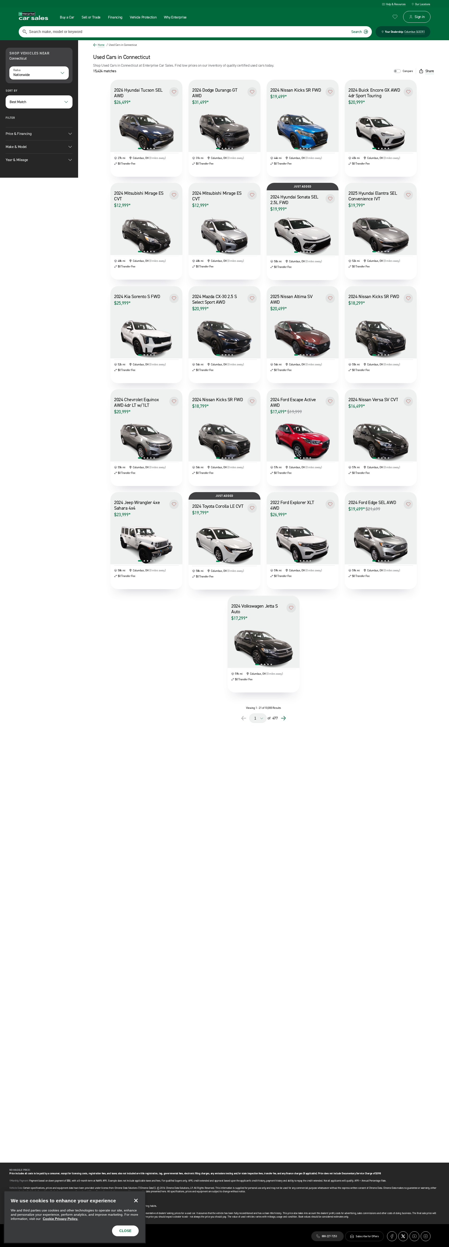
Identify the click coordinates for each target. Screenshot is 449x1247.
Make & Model (16, 146)
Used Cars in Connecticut (121, 45)
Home (101, 45)
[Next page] (283, 718)
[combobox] (39, 72)
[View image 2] (144, 148)
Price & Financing (19, 133)
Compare (408, 71)
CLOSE (125, 1231)
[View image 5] (154, 148)
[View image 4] (151, 148)
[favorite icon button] (395, 16)
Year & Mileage (17, 159)
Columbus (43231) (414, 32)
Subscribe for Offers (367, 1236)
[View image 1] (140, 148)
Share (429, 70)
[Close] (136, 1200)
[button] (174, 92)
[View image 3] (147, 148)
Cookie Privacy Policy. (60, 1219)
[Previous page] (244, 718)
